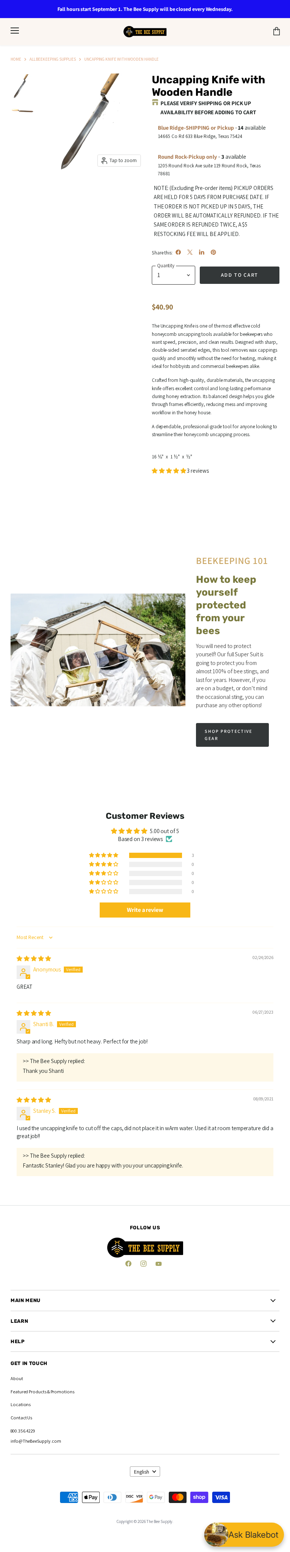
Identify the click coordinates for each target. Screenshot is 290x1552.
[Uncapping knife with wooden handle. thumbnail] (23, 86)
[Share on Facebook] (178, 252)
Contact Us (21, 1417)
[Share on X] (189, 252)
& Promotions (60, 1391)
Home (16, 59)
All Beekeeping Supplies (52, 59)
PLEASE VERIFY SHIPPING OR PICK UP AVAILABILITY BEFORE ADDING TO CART (208, 108)
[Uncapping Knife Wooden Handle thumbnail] (23, 109)
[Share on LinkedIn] (201, 252)
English (141, 1471)
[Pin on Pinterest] (213, 252)
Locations (21, 1404)
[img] (34, 958)
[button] (169, 470)
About (17, 1378)
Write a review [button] (145, 910)
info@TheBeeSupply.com (36, 1441)
